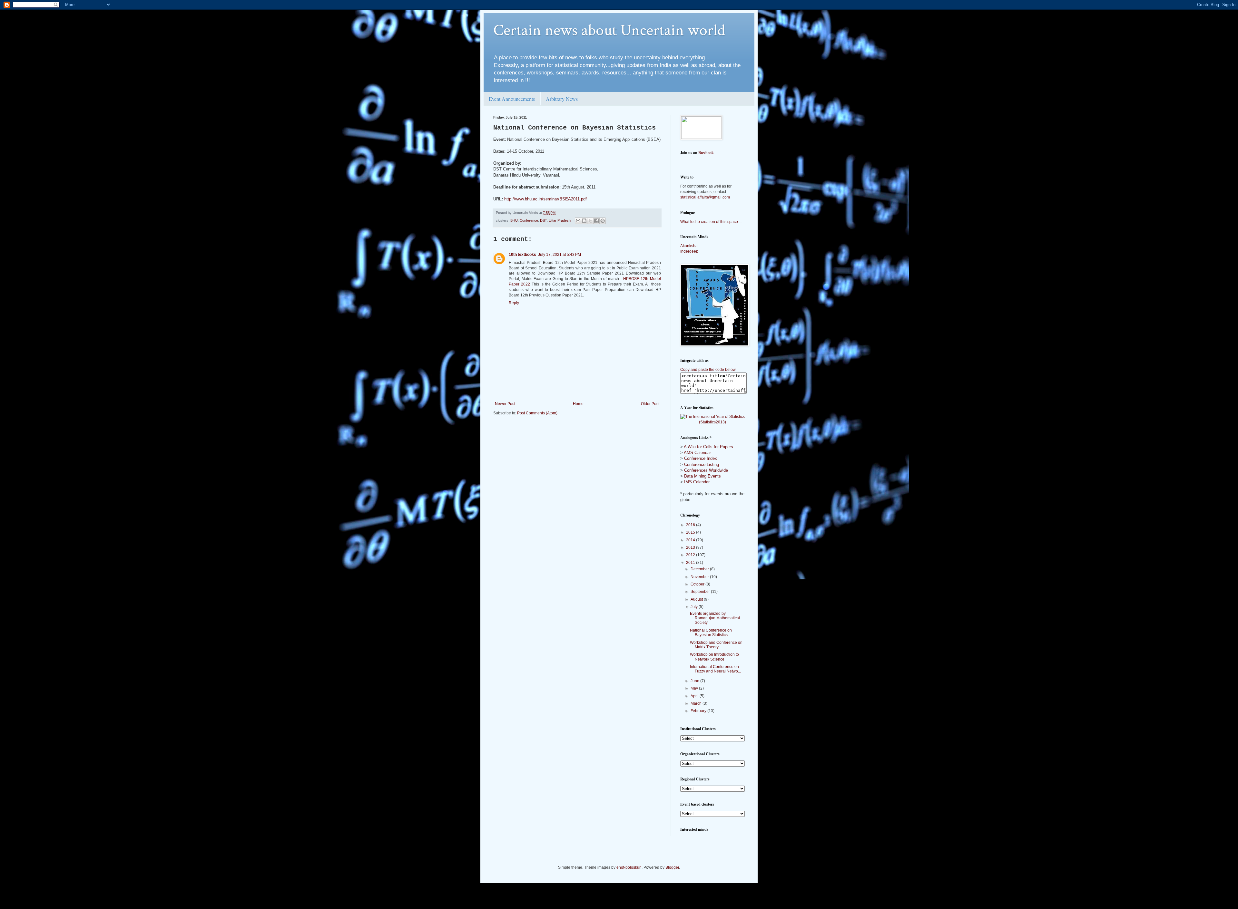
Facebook (706, 152)
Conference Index (700, 458)
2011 (691, 562)
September (701, 591)
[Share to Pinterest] (602, 221)
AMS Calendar (697, 452)
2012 (691, 555)
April (695, 696)
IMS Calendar (697, 481)
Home (578, 403)
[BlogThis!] (584, 221)
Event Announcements (512, 98)
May (695, 688)
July (695, 606)
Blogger (672, 867)
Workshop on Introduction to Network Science (714, 656)
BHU (514, 220)
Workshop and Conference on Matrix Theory (716, 644)
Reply (514, 303)
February (699, 711)
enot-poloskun (629, 867)
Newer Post (505, 403)
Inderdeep (689, 251)
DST (543, 220)
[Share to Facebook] (596, 221)
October (698, 584)
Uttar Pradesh (560, 220)
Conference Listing (701, 464)
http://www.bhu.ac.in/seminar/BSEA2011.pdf (545, 199)
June (695, 681)
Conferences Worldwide (706, 470)
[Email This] (578, 221)
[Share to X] (590, 221)
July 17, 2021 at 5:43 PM (559, 254)
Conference (529, 220)
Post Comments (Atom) (537, 413)
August (697, 599)
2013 (691, 547)
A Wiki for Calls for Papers (708, 446)
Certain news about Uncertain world (609, 30)
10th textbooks (522, 254)
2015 (691, 532)
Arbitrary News (562, 98)
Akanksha (689, 246)
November (700, 577)
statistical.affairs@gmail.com (705, 197)
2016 (691, 525)
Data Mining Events (702, 476)
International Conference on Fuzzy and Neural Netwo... (715, 668)
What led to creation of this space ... (711, 221)
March (697, 703)
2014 (691, 540)
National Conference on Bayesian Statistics (711, 632)
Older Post (650, 403)
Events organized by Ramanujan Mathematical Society (715, 618)
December (700, 569)
